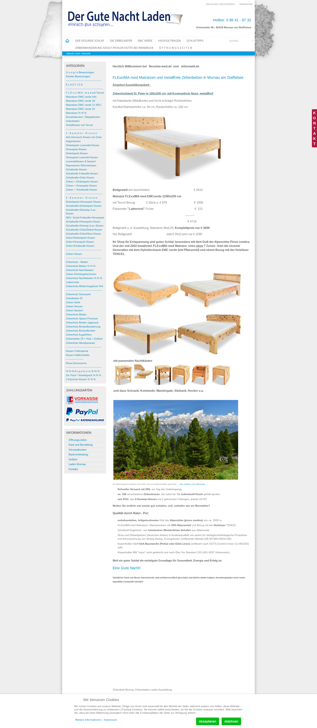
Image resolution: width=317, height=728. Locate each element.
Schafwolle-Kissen (76, 169)
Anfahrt (73, 459)
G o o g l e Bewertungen (80, 72)
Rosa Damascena (76, 363)
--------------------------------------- (84, 80)
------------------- (74, 359)
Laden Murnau (77, 464)
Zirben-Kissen (74, 254)
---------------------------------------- (84, 88)
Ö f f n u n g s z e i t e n (175, 48)
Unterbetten (73, 121)
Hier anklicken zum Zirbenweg (192, 484)
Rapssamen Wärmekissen (81, 165)
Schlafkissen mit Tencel (79, 125)
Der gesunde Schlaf (89, 40)
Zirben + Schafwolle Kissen (81, 189)
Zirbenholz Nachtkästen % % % (84, 278)
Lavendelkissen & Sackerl (81, 161)
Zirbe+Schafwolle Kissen (80, 246)
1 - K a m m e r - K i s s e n (81, 133)
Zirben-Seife (73, 302)
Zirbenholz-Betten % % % (80, 266)
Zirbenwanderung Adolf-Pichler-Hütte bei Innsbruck (114, 48)
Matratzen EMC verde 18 (80, 100)
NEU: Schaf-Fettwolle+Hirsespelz (85, 217)
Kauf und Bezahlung (81, 444)
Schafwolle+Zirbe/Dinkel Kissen (84, 229)
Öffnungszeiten (78, 439)
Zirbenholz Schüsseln (78, 294)
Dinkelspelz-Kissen (77, 153)
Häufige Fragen (169, 40)
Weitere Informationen (88, 719)
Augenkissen (73, 141)
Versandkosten (78, 449)
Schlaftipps (195, 40)
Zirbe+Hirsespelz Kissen (80, 241)
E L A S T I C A (74, 84)
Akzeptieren (207, 721)
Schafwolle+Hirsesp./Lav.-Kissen (84, 225)
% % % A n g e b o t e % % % (82, 371)
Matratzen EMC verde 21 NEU (83, 105)
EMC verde (145, 40)
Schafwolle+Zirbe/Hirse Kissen (83, 233)
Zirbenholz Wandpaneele (80, 343)
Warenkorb (245, 4)
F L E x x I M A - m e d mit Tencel (85, 92)
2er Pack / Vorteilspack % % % (83, 375)
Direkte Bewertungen (78, 76)
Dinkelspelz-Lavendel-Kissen (82, 145)
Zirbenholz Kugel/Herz (79, 334)
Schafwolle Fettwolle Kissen (82, 173)
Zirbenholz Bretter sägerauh (82, 322)
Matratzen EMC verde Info (81, 96)
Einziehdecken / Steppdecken (83, 117)
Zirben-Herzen (74, 306)
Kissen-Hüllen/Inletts (78, 355)
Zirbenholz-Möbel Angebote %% (84, 286)
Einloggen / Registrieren (220, 4)
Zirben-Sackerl (74, 310)
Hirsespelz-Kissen (76, 149)
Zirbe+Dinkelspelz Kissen (80, 237)
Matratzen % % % (76, 113)
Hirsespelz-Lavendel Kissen (82, 157)
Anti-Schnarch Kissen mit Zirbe (84, 137)
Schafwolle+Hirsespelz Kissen (83, 221)
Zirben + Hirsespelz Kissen (81, 185)
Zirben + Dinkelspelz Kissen (82, 181)
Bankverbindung (78, 454)
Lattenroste (72, 282)
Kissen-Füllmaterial (77, 351)
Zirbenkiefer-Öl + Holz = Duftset (84, 338)
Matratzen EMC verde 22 (80, 109)
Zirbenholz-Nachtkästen (80, 270)
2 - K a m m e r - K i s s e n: (82, 197)
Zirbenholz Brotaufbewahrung (83, 326)
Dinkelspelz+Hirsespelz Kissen (83, 201)
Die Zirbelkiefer (121, 40)
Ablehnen (231, 721)
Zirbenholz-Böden (76, 314)
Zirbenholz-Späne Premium (82, 318)
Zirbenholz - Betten (77, 262)
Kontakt (73, 469)
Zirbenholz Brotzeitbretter (80, 330)
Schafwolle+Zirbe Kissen (80, 177)
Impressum (110, 719)
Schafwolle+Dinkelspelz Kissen (83, 205)
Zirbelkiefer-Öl (74, 298)
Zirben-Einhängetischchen (81, 274)
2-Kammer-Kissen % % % (81, 379)
